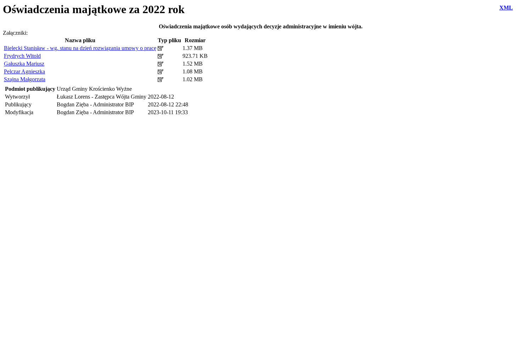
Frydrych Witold (22, 56)
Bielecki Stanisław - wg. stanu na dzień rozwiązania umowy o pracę (80, 48)
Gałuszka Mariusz (24, 64)
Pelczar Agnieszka (24, 71)
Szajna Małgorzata (24, 79)
